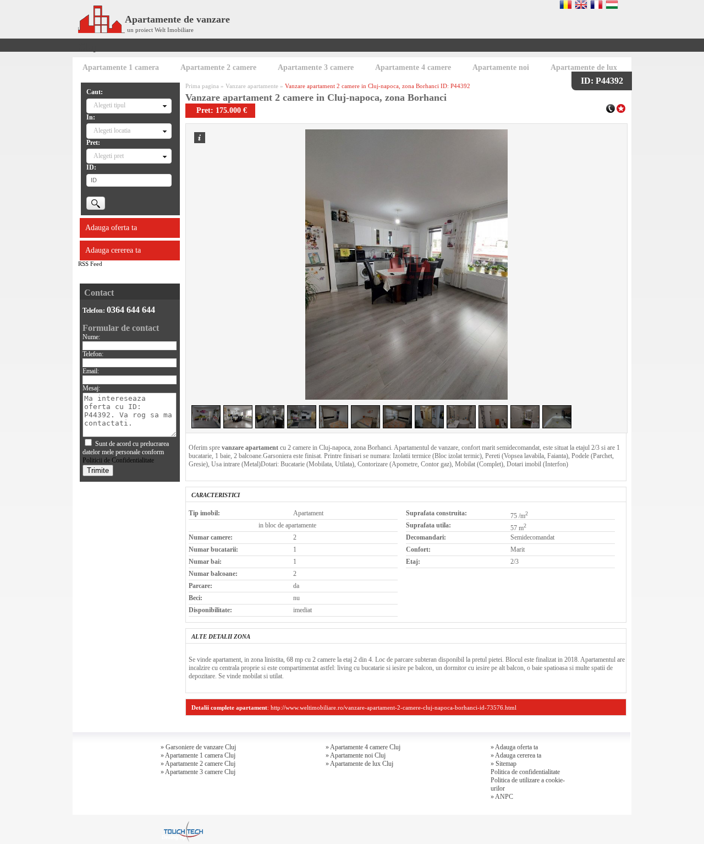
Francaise (596, 4)
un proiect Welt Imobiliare (160, 29)
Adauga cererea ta (113, 250)
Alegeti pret (109, 156)
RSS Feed (90, 263)
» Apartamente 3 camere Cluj (198, 772)
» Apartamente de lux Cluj (359, 763)
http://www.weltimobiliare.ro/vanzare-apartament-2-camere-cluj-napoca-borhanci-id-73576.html (393, 707)
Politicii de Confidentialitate (118, 460)
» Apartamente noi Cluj (356, 755)
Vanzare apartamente (252, 86)
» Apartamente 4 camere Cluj (363, 747)
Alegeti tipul (109, 105)
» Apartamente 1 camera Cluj (198, 755)
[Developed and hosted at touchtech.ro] (182, 824)
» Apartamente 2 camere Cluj (198, 763)
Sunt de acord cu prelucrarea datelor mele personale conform (125, 452)
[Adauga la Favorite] (621, 107)
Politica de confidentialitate (525, 772)
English (581, 4)
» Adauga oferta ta (514, 747)
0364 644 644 (131, 309)
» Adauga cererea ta (516, 755)
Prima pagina (202, 86)
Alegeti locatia (112, 130)
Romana (565, 4)
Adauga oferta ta (111, 228)
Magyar (612, 4)
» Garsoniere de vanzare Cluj (198, 747)
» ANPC (502, 797)
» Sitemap (503, 763)
